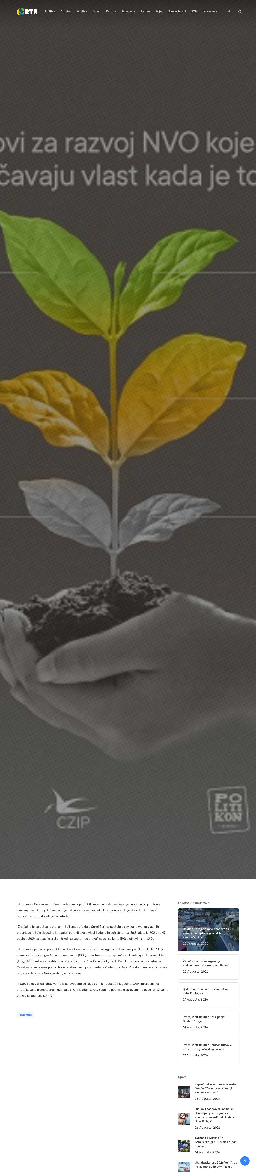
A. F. (24, 484)
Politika (72, 484)
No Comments (224, 463)
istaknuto (25, 1014)
